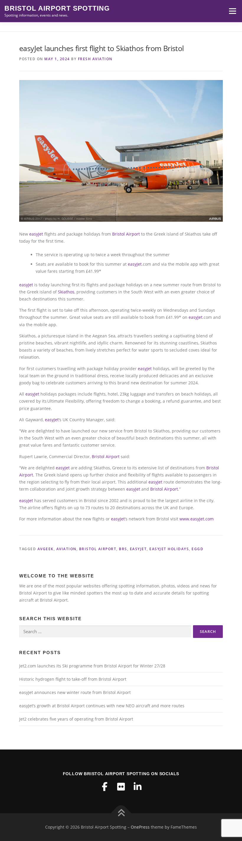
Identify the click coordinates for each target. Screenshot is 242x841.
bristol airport (98, 548)
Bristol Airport (126, 234)
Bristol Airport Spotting (57, 8)
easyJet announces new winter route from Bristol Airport (75, 692)
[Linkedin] (137, 786)
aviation (66, 548)
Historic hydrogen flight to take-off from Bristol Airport (72, 679)
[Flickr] (121, 786)
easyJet (36, 234)
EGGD (197, 548)
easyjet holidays (169, 548)
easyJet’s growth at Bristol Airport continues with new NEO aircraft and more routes (101, 705)
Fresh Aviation (95, 58)
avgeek (45, 548)
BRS (123, 548)
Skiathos (66, 292)
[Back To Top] (121, 813)
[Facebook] (104, 786)
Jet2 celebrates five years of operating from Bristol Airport (76, 719)
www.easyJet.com (196, 519)
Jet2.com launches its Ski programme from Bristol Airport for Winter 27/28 (92, 666)
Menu (232, 11)
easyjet (138, 548)
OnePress (140, 827)
